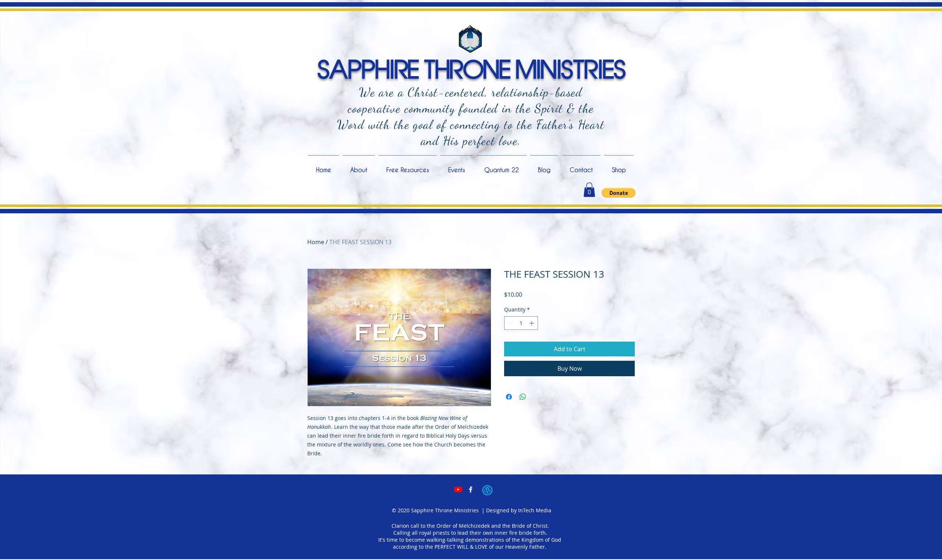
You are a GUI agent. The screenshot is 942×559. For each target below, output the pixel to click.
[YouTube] (458, 489)
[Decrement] (509, 323)
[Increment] (532, 323)
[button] (589, 189)
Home (315, 242)
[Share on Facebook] (508, 396)
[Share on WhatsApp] (522, 396)
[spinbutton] (521, 323)
